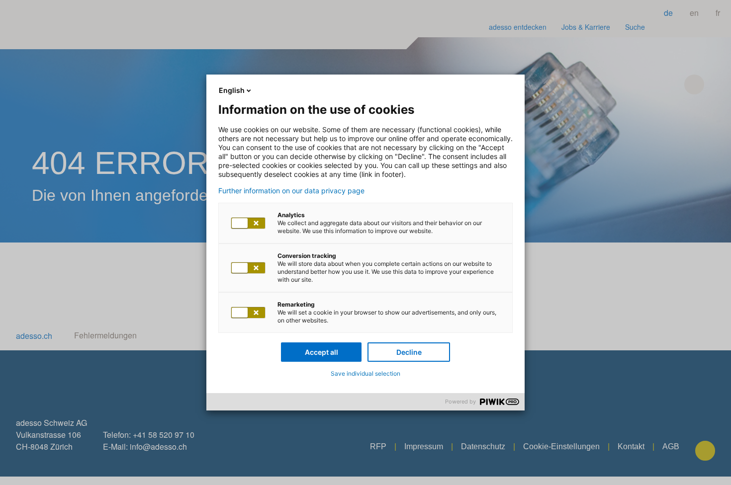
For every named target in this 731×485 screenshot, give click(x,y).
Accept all (321, 352)
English (232, 90)
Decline (409, 352)
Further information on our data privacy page (291, 191)
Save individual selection (365, 373)
